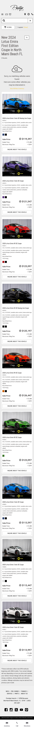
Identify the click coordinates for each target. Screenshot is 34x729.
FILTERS (9, 27)
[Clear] (26, 27)
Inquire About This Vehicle (17, 149)
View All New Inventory (17, 88)
